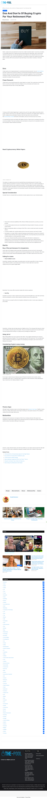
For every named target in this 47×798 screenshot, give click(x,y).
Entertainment (6, 646)
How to (4, 672)
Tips (4, 615)
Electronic (5, 668)
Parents (4, 681)
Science (4, 723)
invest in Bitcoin (40, 71)
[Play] (38, 547)
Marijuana (5, 679)
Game (4, 596)
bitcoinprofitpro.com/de (9, 116)
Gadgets (4, 729)
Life (4, 589)
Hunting (4, 716)
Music (4, 653)
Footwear (5, 725)
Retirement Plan (31, 490)
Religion (4, 727)
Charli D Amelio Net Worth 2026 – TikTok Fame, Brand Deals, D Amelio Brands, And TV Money (38, 562)
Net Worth (5, 635)
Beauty (4, 617)
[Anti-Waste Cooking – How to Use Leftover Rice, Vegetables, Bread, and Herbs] (27, 568)
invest (23, 490)
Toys (4, 659)
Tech (4, 591)
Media (4, 696)
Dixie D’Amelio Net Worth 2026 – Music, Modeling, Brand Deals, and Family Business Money (38, 557)
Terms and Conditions (40, 755)
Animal (4, 642)
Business (8, 8)
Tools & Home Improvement (8, 657)
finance (4, 600)
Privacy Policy (38, 753)
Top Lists (5, 683)
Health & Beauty (6, 685)
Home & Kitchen (6, 624)
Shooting (5, 714)
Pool (4, 626)
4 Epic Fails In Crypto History (15, 537)
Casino (4, 587)
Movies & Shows (6, 663)
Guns (4, 701)
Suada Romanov (6, 19)
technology (5, 633)
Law (4, 611)
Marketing (5, 607)
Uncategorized (6, 639)
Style (4, 622)
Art (3, 650)
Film (4, 694)
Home (4, 8)
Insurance (5, 690)
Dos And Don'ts (15, 490)
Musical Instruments (7, 712)
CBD (4, 618)
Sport (4, 606)
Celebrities (5, 652)
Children (4, 655)
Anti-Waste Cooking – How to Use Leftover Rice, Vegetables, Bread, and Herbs (37, 568)
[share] (31, 537)
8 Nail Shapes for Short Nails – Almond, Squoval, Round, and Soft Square (29, 779)
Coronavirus (5, 707)
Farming (4, 733)
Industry (4, 661)
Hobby (4, 644)
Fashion (4, 602)
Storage (4, 718)
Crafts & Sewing (6, 720)
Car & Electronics (6, 604)
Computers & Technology (8, 609)
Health (4, 585)
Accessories (5, 703)
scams (39, 490)
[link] (6, 537)
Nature (4, 709)
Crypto (8, 490)
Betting (4, 628)
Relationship (5, 631)
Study (4, 687)
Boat (4, 698)
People (4, 705)
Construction (5, 666)
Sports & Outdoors (6, 648)
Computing (5, 620)
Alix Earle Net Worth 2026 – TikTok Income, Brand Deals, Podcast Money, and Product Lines (12, 569)
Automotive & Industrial (7, 674)
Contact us (38, 758)
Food (4, 613)
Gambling (5, 598)
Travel (4, 593)
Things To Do (5, 692)
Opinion (4, 722)
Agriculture (5, 688)
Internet (4, 677)
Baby (4, 670)
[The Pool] (6, 2)
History (4, 731)
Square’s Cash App (32, 409)
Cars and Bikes (6, 637)
